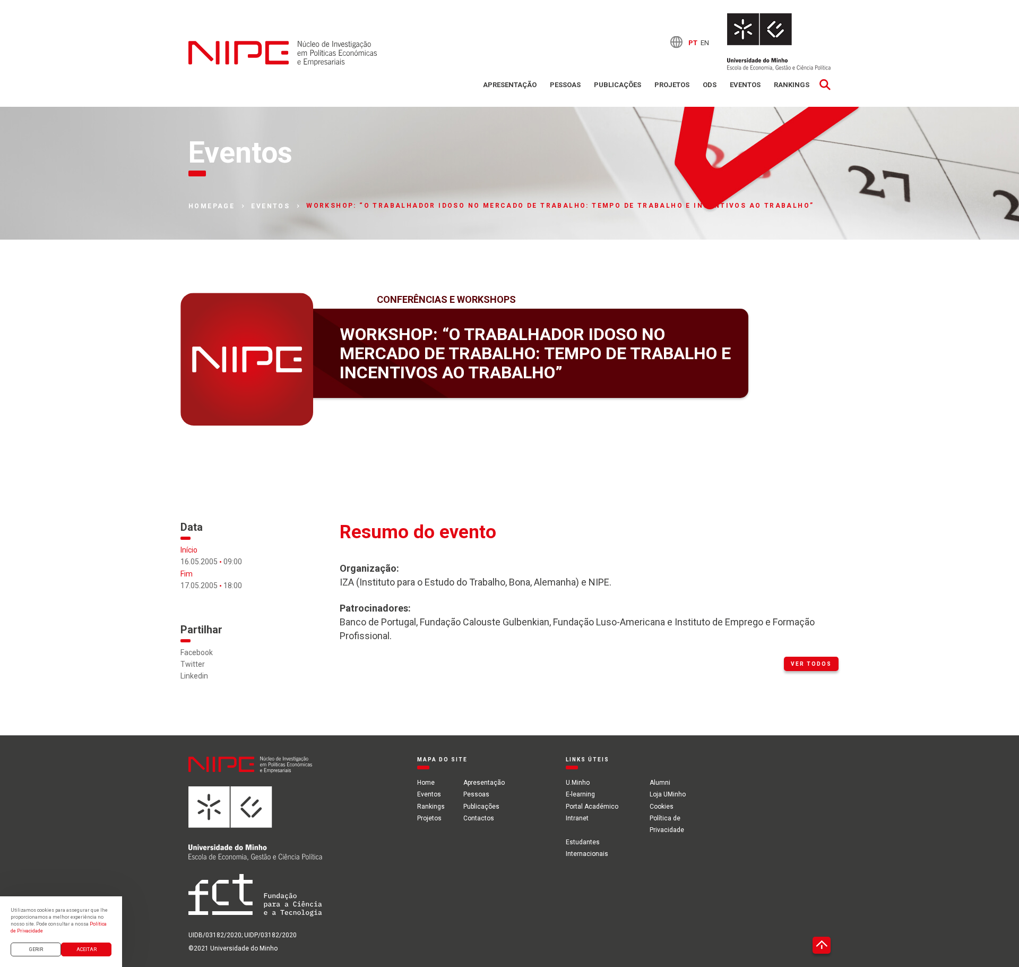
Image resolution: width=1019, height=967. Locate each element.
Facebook (196, 652)
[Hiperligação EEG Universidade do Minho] (255, 829)
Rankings (791, 85)
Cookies (661, 806)
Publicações (617, 85)
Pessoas (565, 85)
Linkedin (194, 676)
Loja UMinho (668, 794)
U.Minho (578, 782)
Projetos (671, 85)
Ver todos (811, 664)
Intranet (577, 818)
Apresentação (510, 85)
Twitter (192, 664)
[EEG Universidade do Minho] (779, 42)
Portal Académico (592, 806)
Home (426, 782)
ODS (709, 85)
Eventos (745, 85)
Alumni (660, 782)
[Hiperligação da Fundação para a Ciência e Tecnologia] (255, 901)
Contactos (478, 818)
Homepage (211, 206)
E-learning (580, 794)
